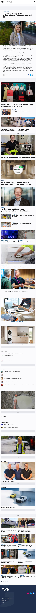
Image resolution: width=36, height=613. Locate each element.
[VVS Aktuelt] (2, 2)
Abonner (3, 604)
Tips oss (3, 602)
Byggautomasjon (6, 11)
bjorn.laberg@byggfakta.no (9, 598)
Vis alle (18, 347)
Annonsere (3, 603)
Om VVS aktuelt (4, 605)
